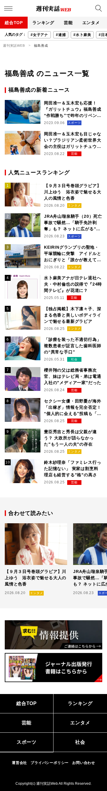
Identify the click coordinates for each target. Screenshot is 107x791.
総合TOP (14, 22)
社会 (80, 742)
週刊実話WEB (14, 45)
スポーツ (27, 742)
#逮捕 (61, 35)
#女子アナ (39, 35)
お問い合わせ (83, 763)
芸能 (68, 22)
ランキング (43, 22)
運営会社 (19, 763)
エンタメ (91, 22)
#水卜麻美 (82, 35)
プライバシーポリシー (50, 763)
